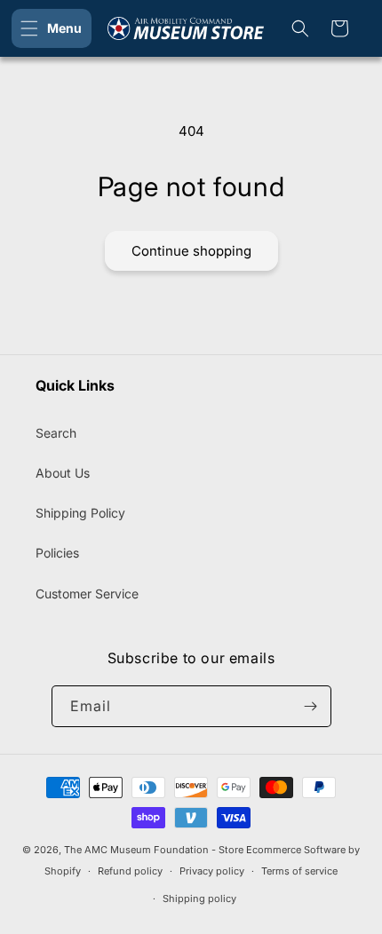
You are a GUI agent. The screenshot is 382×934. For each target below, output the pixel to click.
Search (56, 432)
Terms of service (299, 871)
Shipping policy (199, 898)
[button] (52, 28)
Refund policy (130, 871)
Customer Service (87, 593)
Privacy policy (211, 871)
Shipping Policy (80, 512)
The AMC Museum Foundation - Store (153, 849)
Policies (57, 552)
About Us (63, 472)
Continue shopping (191, 250)
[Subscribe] (310, 706)
